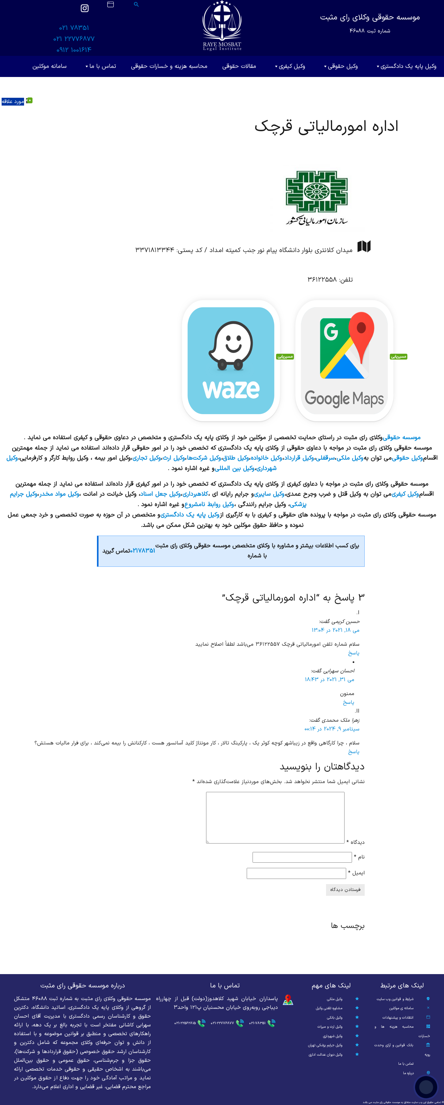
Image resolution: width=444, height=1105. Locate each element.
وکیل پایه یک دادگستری (409, 66)
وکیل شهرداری (332, 1036)
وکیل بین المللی (235, 468)
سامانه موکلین (50, 66)
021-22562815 (185, 1023)
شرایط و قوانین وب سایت (395, 999)
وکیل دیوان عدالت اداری (325, 1055)
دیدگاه (355, 842)
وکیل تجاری (147, 458)
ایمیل (356, 873)
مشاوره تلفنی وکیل (329, 1008)
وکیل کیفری (292, 66)
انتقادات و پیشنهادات (398, 1018)
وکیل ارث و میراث (330, 1027)
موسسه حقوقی (402, 437)
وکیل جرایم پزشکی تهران (325, 1045)
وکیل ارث (174, 458)
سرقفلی (325, 458)
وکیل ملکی (350, 458)
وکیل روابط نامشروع (209, 504)
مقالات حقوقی (239, 66)
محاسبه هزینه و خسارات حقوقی (169, 66)
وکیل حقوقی (343, 66)
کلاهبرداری (195, 494)
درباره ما (408, 1073)
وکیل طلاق (236, 458)
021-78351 (257, 1023)
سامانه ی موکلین (401, 1008)
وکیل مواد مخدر (59, 494)
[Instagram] (84, 11)
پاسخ (353, 653)
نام (359, 857)
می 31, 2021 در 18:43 (329, 680)
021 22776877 (74, 39)
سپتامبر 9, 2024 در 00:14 (332, 729)
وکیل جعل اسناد (160, 494)
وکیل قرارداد (299, 458)
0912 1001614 (74, 50)
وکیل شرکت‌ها (204, 458)
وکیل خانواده (266, 458)
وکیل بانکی (334, 1018)
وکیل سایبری (269, 494)
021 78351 (74, 28)
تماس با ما (102, 66)
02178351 (142, 551)
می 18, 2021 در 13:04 (335, 630)
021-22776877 (222, 1023)
